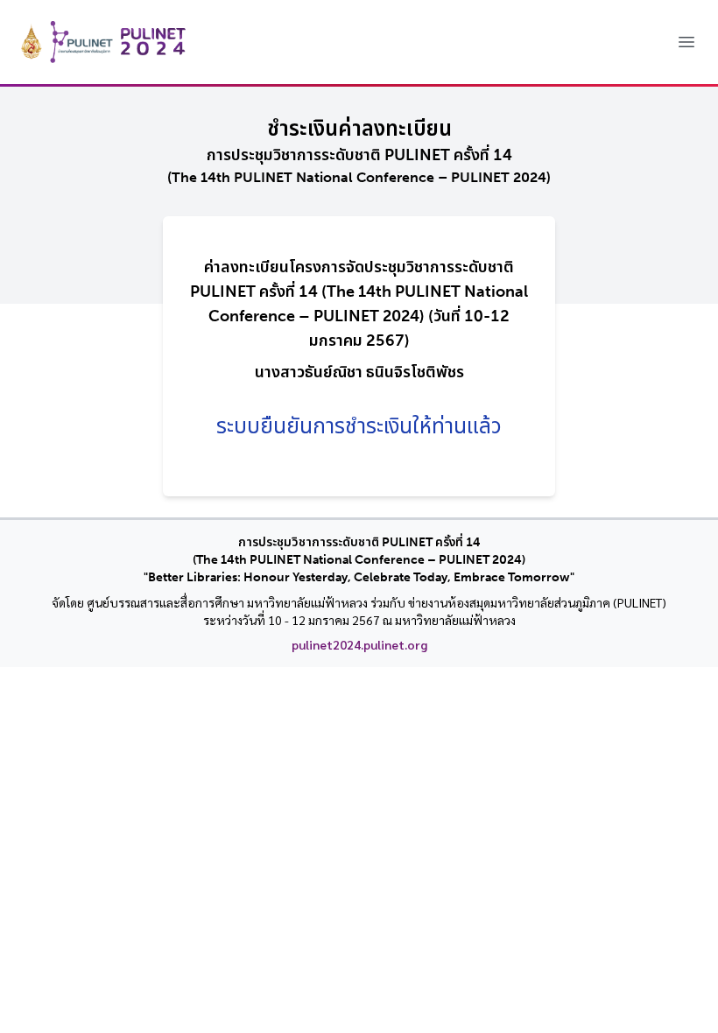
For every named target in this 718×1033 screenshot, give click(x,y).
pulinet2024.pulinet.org (359, 644)
